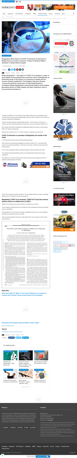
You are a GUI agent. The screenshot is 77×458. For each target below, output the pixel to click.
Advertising (46, 446)
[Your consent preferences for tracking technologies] (2, 455)
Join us (52, 446)
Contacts (57, 446)
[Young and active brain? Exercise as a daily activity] (10, 374)
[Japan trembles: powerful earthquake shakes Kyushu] (64, 98)
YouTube (33, 427)
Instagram (13, 427)
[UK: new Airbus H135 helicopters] (64, 166)
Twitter (27, 427)
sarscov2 (17, 72)
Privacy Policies (65, 446)
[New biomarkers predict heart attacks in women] (41, 355)
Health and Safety (42, 13)
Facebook (6, 427)
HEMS (34, 13)
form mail (51, 420)
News (4, 13)
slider (22, 72)
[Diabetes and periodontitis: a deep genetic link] (10, 355)
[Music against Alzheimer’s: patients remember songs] (26, 374)
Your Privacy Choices (41, 456)
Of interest (57, 13)
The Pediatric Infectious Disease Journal (12, 331)
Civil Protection (19, 13)
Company (39, 446)
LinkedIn (20, 427)
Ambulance (10, 13)
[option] (64, 98)
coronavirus (7, 72)
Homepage (4, 446)
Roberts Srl (73, 452)
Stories (51, 13)
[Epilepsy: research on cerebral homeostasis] (41, 374)
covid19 (12, 72)
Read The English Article (8, 325)
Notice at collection (31, 456)
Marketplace (64, 154)
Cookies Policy (5, 448)
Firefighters (28, 13)
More (63, 13)
